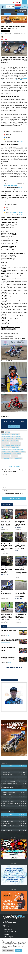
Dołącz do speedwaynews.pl (10, 931)
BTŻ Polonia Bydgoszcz (7, 438)
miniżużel (23, 451)
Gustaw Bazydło (6, 445)
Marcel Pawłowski (6, 449)
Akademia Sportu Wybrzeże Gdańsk (11, 434)
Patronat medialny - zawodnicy (9, 679)
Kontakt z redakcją (8, 929)
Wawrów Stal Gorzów (7, 458)
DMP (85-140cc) (5, 441)
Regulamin (6, 934)
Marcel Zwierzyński (18, 449)
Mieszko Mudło (15, 451)
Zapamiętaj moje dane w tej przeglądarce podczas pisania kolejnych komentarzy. (13, 494)
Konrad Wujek (15, 447)
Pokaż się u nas (7, 933)
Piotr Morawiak (6, 456)
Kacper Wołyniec (6, 447)
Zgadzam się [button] (18, 950)
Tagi (3, 432)
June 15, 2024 (20, 141)
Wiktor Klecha (18, 458)
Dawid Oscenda (18, 438)
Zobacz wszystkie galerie (14, 668)
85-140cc (7, 432)
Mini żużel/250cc (6, 31)
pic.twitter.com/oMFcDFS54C (16, 212)
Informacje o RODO (8, 937)
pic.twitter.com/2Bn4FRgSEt (10, 185)
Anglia (2, 527)
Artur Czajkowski (16, 436)
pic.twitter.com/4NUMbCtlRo (15, 139)
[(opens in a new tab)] (21, 561)
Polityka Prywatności (8, 936)
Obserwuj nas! (15, 426)
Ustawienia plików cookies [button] (8, 950)
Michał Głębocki (6, 451)
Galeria (4, 626)
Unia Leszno (14, 456)
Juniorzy (16, 550)
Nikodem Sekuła (17, 454)
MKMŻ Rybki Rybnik (6, 454)
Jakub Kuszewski (15, 445)
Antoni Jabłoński (6, 436)
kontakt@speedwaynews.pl (10, 927)
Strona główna (5, 24)
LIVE (15, 575)
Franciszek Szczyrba (15, 443)
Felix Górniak (5, 443)
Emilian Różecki (15, 441)
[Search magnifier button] (13, 6)
